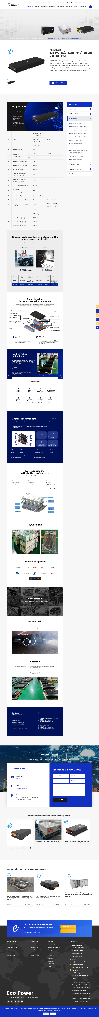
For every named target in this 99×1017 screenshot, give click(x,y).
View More (28, 905)
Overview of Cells (36, 950)
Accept (53, 1014)
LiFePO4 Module (12, 948)
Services (52, 7)
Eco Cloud (72, 174)
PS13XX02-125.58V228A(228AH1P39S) (77, 842)
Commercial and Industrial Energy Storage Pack (78, 151)
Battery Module (74, 114)
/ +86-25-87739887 (58, 2)
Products (30, 7)
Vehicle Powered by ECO (76, 169)
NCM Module (11, 945)
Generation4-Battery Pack (78, 127)
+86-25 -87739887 (33, 2)
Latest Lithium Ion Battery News (26, 869)
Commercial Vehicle (54, 945)
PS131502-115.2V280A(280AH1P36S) (20, 848)
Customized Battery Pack (78, 147)
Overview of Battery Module (15, 950)
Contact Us (82, 7)
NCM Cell (33, 945)
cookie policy (48, 1011)
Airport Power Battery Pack (78, 137)
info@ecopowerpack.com (77, 2)
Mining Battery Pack (76, 156)
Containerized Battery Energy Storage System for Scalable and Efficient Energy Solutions (78, 894)
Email (67, 931)
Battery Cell (72, 109)
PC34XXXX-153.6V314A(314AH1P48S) (48, 842)
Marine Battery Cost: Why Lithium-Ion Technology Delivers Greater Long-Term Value (20, 897)
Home (11, 38)
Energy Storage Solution (55, 950)
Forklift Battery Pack (76, 140)
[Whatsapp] (97, 311)
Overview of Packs (76, 160)
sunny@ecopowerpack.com (80, 967)
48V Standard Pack (76, 144)
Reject (46, 1014)
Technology (60, 7)
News (75, 7)
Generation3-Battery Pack (78, 123)
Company (44, 7)
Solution (36, 7)
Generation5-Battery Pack (39, 38)
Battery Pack (25, 38)
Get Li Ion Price (59, 83)
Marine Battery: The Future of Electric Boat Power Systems (48, 897)
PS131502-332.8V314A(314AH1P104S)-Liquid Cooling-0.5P (65, 38)
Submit (60, 800)
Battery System (74, 164)
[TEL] (97, 315)
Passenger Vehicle (54, 948)
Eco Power (20, 993)
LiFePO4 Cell (34, 948)
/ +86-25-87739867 (45, 2)
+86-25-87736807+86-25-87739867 (78, 953)
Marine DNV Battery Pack (78, 133)
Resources (69, 7)
